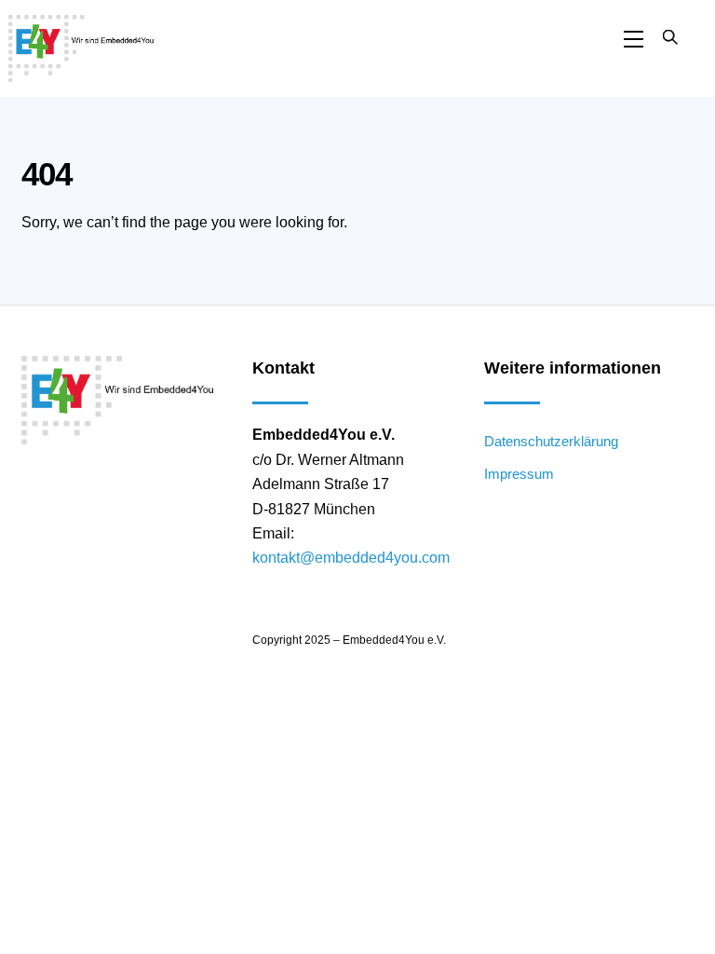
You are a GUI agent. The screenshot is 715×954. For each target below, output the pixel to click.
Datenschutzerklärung (551, 441)
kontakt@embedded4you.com (351, 558)
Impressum (519, 474)
